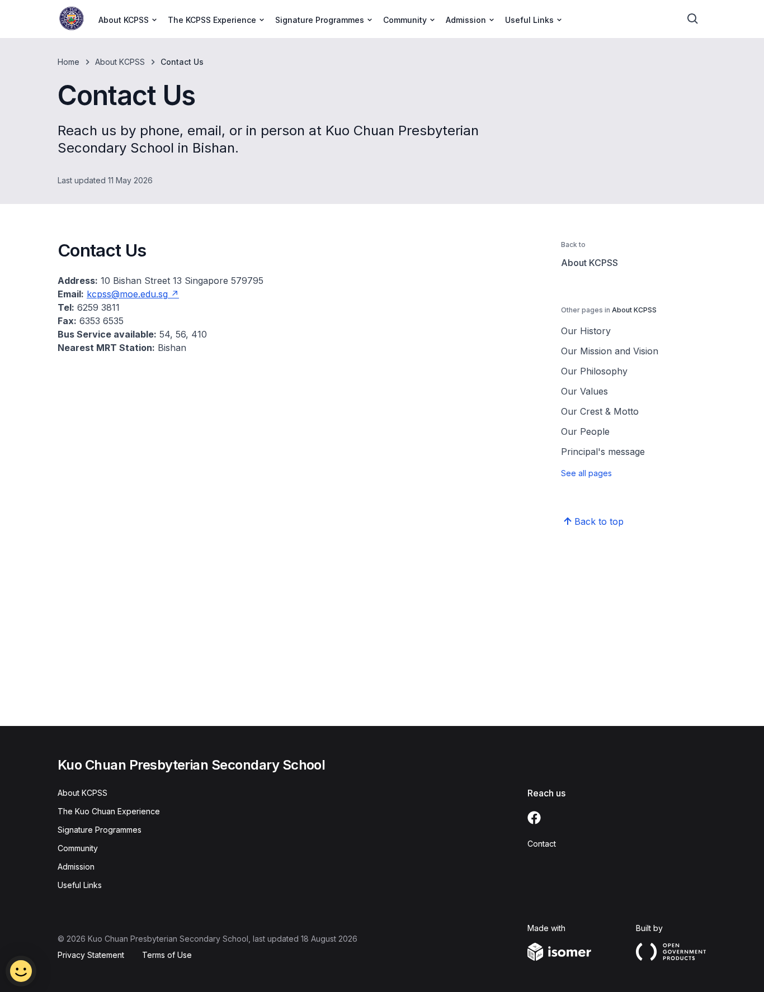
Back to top (599, 521)
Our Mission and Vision (609, 351)
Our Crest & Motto (600, 411)
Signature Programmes (100, 829)
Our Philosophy (594, 371)
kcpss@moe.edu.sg (127, 294)
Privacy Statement (91, 955)
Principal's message (603, 451)
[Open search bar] (693, 19)
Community (78, 848)
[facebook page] (534, 817)
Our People (585, 431)
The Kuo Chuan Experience (109, 811)
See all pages (586, 473)
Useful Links (80, 885)
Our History (586, 330)
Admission (76, 866)
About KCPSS (120, 62)
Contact (541, 843)
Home (68, 62)
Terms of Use (167, 955)
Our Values (584, 391)
